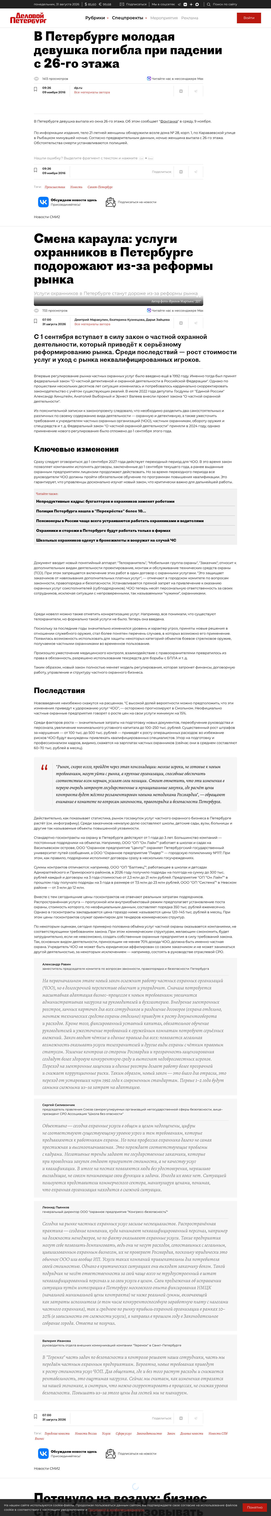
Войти (248, 18)
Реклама (189, 18)
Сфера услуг (123, 1433)
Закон (171, 1433)
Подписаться (136, 4)
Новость (76, 187)
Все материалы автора (92, 92)
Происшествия (55, 187)
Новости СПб (218, 1433)
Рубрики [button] (95, 17)
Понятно (255, 1507)
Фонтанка (169, 121)
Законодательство (149, 1433)
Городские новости (57, 1433)
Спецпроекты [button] (128, 17)
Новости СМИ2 (47, 217)
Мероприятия (164, 18)
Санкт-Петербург (100, 187)
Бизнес (39, 1438)
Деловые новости (191, 1433)
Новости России (86, 1433)
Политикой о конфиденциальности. (116, 1510)
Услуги (106, 1433)
